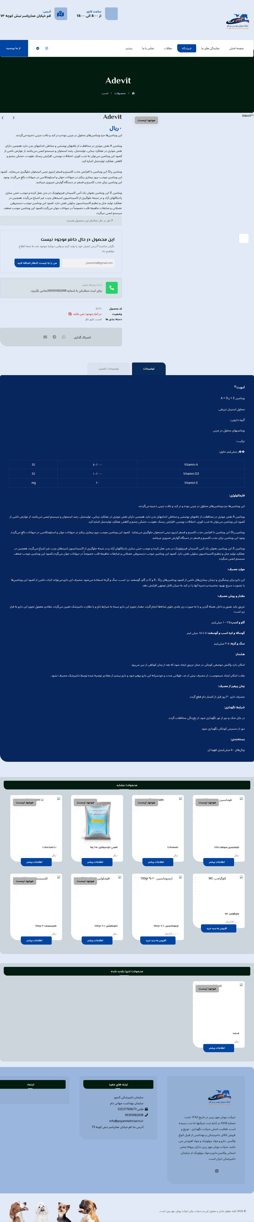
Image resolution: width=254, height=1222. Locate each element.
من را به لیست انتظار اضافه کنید (37, 263)
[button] (64, 48)
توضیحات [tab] (149, 368)
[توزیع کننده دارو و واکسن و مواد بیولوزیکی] (237, 21)
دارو (92, 319)
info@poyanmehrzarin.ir (126, 1121)
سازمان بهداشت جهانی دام (126, 1103)
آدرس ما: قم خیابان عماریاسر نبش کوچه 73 (117, 1127)
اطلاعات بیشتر (217, 862)
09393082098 (134, 1115)
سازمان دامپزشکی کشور (128, 1097)
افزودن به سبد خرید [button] (217, 928)
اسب (99, 319)
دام (87, 319)
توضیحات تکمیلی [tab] (108, 368)
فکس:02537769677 (130, 1109)
